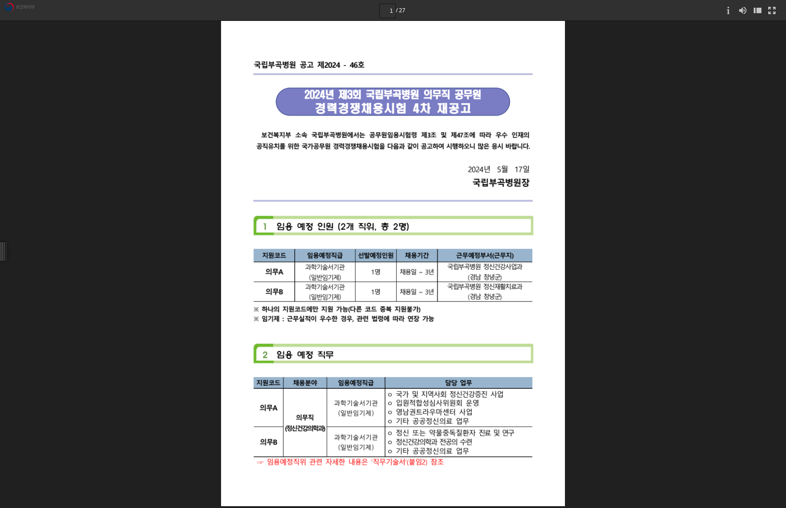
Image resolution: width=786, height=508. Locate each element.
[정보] (728, 10)
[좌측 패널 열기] (757, 10)
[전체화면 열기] (772, 10)
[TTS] (743, 10)
